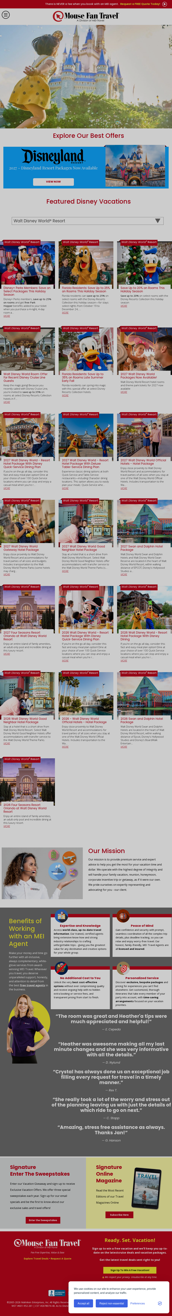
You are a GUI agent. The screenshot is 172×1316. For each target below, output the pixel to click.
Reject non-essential (111, 1303)
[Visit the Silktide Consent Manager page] (160, 1303)
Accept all (83, 1303)
